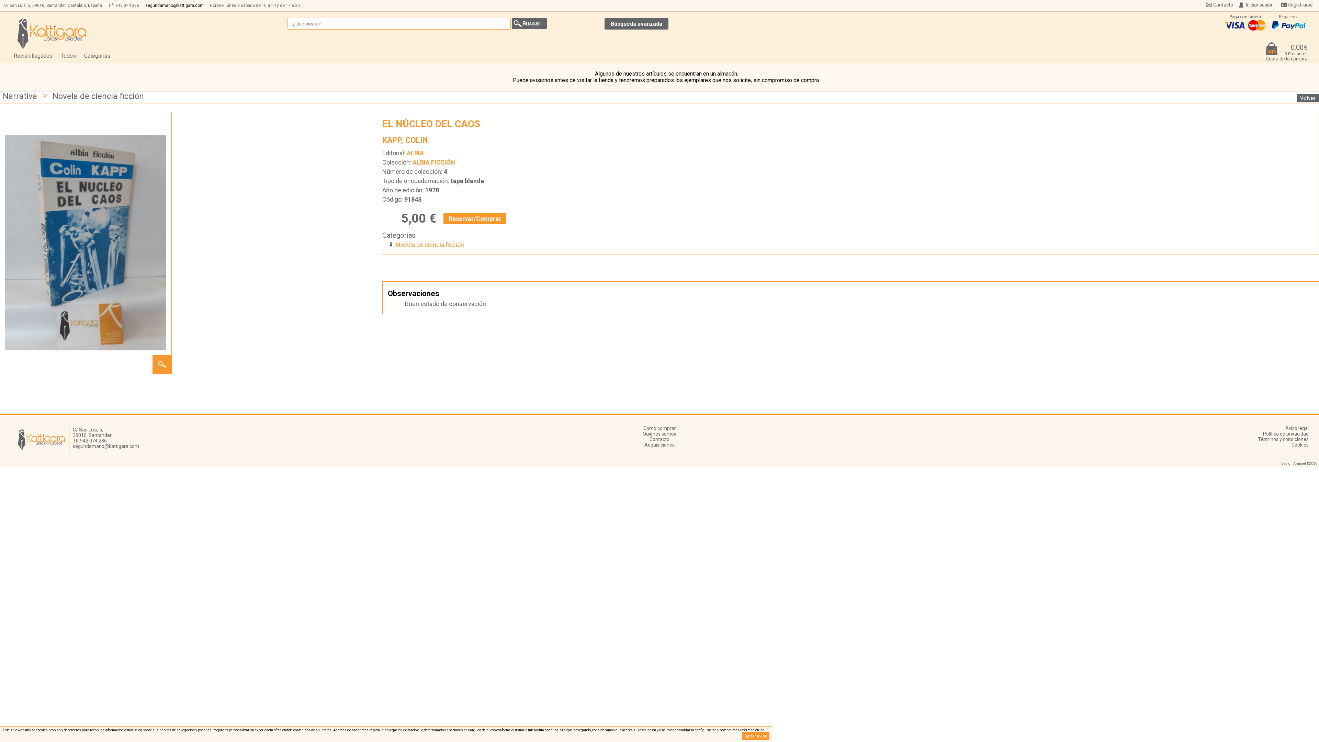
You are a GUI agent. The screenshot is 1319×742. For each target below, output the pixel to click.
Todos (68, 56)
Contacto (1223, 5)
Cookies (1300, 445)
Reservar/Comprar (475, 218)
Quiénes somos (659, 434)
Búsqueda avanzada (636, 24)
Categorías (97, 56)
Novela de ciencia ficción (98, 96)
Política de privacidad (1286, 434)
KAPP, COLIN (405, 140)
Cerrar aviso (755, 736)
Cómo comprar (659, 428)
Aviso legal (1297, 428)
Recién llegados (33, 56)
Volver (1308, 98)
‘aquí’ (764, 730)
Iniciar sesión (1260, 5)
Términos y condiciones (1283, 439)
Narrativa (20, 96)
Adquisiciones (659, 445)
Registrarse (1300, 5)
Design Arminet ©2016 (1299, 463)
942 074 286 (127, 5)
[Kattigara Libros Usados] (52, 33)
